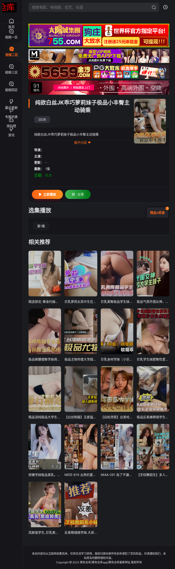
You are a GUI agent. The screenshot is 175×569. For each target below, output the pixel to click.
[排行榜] (11, 118)
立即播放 (49, 194)
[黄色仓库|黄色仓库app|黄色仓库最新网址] (9, 7)
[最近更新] (11, 99)
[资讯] (11, 127)
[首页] (11, 18)
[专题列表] (11, 108)
